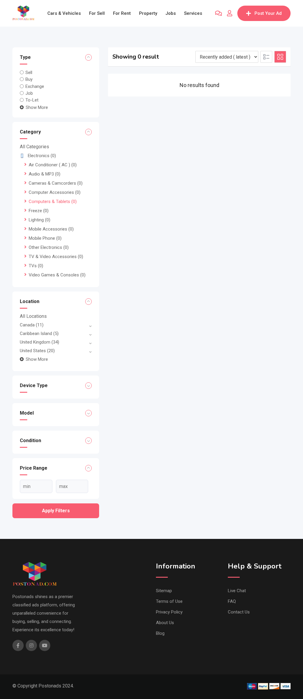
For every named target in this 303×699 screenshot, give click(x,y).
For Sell (97, 13)
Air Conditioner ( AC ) (53, 164)
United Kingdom (39, 342)
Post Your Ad (268, 13)
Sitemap (164, 590)
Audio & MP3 (44, 174)
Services (193, 13)
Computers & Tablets (53, 201)
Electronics (42, 155)
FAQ (232, 601)
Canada (31, 325)
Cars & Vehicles (64, 13)
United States (37, 350)
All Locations (33, 316)
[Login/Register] (229, 13)
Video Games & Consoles (57, 275)
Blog (160, 633)
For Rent (122, 13)
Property (148, 13)
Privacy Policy (169, 612)
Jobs (170, 13)
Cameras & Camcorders (56, 183)
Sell (28, 72)
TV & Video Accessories (56, 256)
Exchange (34, 86)
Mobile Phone (45, 238)
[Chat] (218, 13)
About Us (165, 622)
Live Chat (237, 590)
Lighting (39, 220)
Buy (29, 79)
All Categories (34, 146)
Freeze (39, 210)
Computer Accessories (54, 192)
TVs (36, 265)
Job (29, 93)
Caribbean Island (39, 333)
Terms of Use (169, 601)
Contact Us (239, 612)
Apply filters (56, 510)
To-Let (31, 100)
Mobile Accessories (51, 229)
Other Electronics (49, 247)
